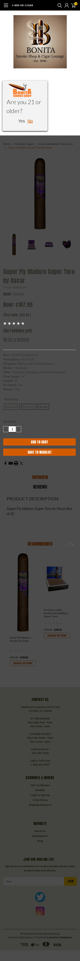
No (30, 121)
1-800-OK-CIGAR (22, 5)
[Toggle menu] (6, 7)
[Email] (11, 463)
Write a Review (16, 339)
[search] (58, 5)
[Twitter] (21, 463)
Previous (7, 194)
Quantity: (10, 421)
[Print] (16, 463)
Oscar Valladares (14, 287)
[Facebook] (5, 463)
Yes (21, 121)
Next (72, 194)
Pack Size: (13, 399)
